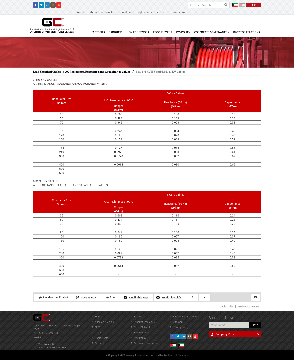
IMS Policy (183, 32)
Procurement (162, 32)
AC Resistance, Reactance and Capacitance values (97, 72)
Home (80, 12)
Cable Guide (226, 306)
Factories (98, 32)
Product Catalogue (248, 306)
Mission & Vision (104, 322)
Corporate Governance (211, 32)
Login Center (102, 338)
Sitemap (178, 322)
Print (112, 297)
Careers (162, 12)
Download (125, 12)
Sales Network (139, 32)
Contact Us (178, 12)
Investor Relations (246, 32)
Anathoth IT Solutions (176, 355)
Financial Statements (185, 316)
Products (116, 32)
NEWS (98, 327)
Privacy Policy (181, 327)
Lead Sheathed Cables (47, 72)
